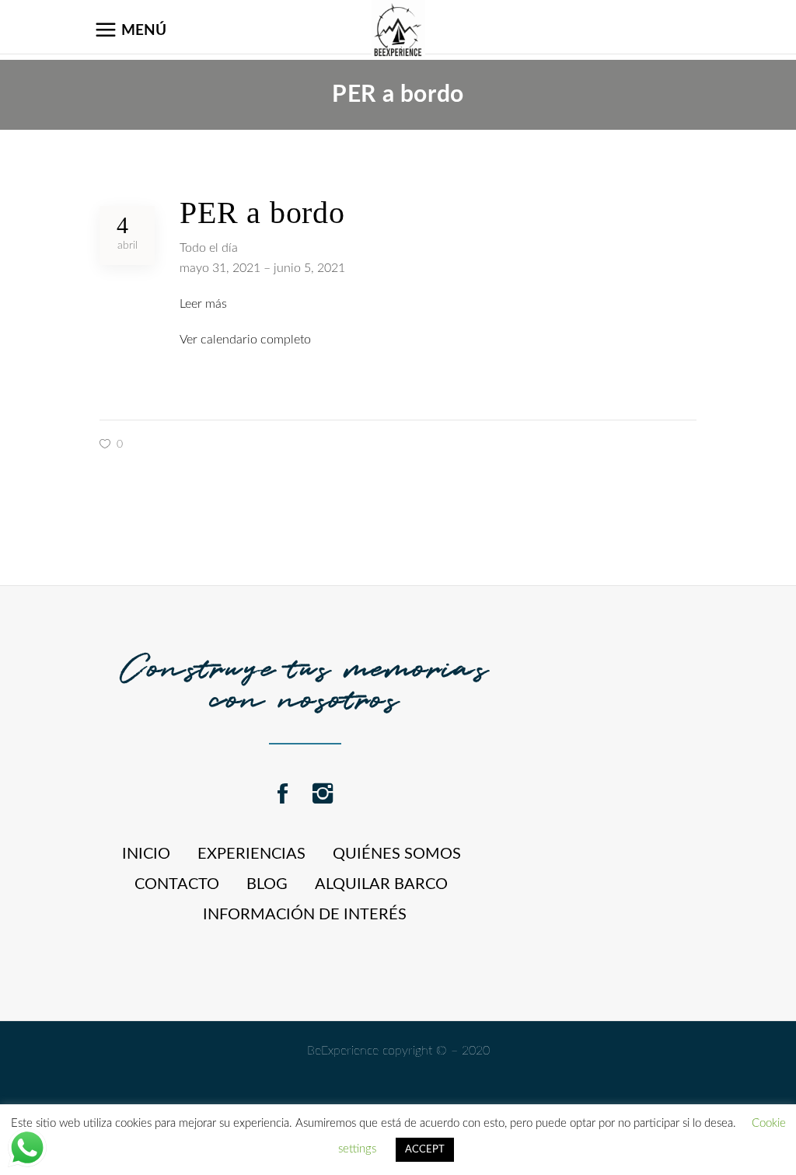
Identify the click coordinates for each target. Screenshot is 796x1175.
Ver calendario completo (245, 339)
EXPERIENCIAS (251, 854)
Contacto (176, 884)
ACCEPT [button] (425, 1150)
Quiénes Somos (397, 854)
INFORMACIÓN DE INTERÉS (305, 914)
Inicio (146, 854)
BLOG (267, 884)
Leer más (203, 304)
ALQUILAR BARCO (381, 884)
